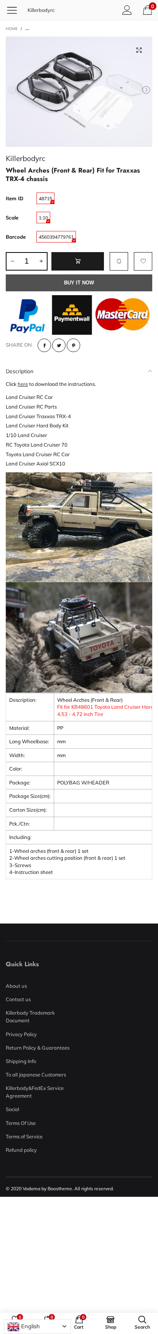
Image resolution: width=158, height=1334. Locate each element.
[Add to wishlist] (143, 261)
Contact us (18, 999)
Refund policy (21, 1150)
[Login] (127, 10)
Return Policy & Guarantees (37, 1048)
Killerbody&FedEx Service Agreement (35, 1092)
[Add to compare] (119, 261)
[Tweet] (59, 345)
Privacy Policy (21, 1034)
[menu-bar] (15, 10)
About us (16, 986)
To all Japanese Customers (36, 1075)
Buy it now (79, 283)
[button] (12, 90)
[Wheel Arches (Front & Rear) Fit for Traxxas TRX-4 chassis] (79, 92)
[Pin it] (73, 345)
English (30, 1326)
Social (12, 1109)
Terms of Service (24, 1136)
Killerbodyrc (41, 10)
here (23, 384)
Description (19, 371)
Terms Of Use (21, 1123)
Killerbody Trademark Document (30, 1016)
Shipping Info (21, 1061)
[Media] (138, 50)
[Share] (44, 345)
